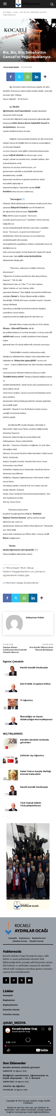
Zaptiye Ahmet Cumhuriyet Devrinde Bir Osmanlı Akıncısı (15, 649)
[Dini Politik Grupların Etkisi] (10, 687)
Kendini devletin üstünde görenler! (21, 1067)
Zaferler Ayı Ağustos (32, 755)
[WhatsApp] (28, 76)
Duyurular (8, 1090)
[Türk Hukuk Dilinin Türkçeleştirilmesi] (10, 806)
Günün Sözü (8, 1082)
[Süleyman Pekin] (14, 623)
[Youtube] (29, 980)
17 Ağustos (26, 700)
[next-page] (9, 817)
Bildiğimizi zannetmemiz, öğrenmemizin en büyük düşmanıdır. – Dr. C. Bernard (25, 1076)
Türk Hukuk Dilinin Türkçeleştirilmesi (30, 804)
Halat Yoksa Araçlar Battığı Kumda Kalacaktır (35, 773)
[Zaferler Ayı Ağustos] (10, 759)
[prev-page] (4, 817)
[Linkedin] (36, 76)
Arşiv (16, 12)
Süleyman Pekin (11, 67)
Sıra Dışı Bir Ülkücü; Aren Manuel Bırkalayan (41, 648)
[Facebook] (10, 76)
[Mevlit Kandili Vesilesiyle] (10, 671)
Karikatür (7, 1071)
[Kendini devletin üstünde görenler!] (10, 743)
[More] (45, 76)
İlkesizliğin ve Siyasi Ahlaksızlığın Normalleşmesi (36, 718)
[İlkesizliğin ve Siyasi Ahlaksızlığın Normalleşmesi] (10, 720)
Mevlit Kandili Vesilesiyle (34, 667)
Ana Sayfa (7, 12)
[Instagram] (14, 980)
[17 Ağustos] (10, 704)
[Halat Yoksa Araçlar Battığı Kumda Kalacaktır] (10, 775)
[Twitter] (19, 76)
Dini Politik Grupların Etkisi (35, 683)
